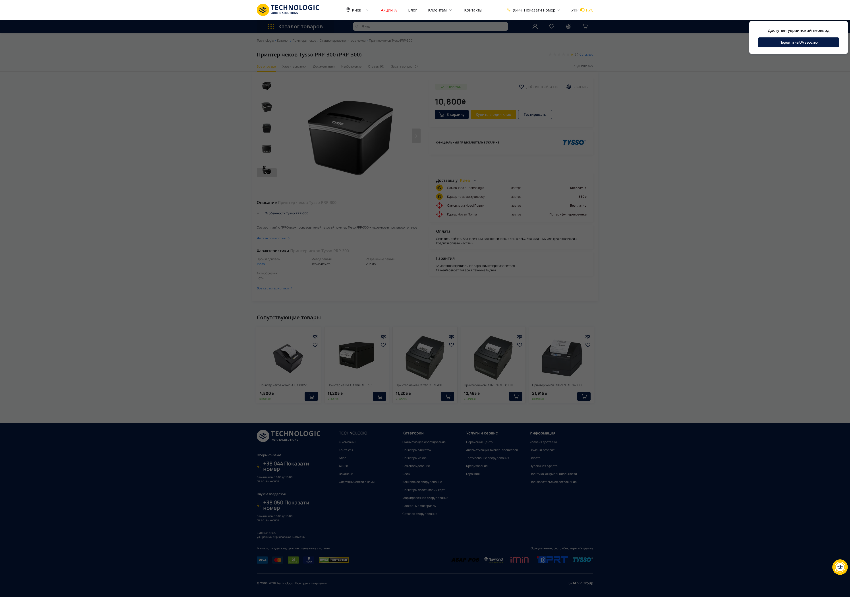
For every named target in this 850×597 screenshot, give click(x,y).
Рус (589, 10)
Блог (412, 10)
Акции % (389, 10)
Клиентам (437, 10)
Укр (575, 10)
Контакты (473, 10)
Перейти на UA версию (798, 42)
